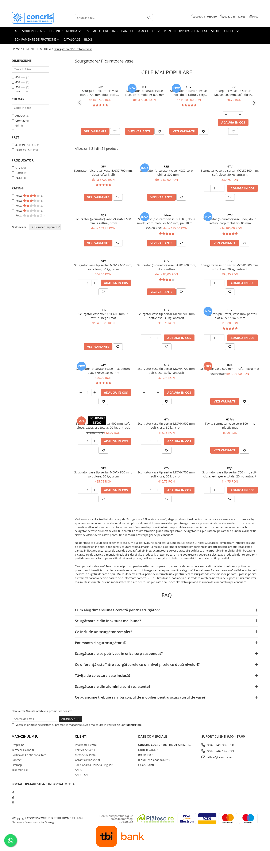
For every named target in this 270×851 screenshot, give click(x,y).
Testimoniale (20, 770)
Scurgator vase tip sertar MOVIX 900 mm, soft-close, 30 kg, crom (167, 425)
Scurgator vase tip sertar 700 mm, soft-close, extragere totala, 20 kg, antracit (229, 474)
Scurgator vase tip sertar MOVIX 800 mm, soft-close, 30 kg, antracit (230, 267)
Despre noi (18, 745)
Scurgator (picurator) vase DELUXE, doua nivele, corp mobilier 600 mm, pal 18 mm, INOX (166, 221)
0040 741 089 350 (220, 745)
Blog (88, 39)
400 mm (20, 77)
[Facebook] (13, 793)
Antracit (20, 115)
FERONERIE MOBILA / (38, 49)
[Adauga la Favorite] (115, 131)
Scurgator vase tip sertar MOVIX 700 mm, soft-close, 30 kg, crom (167, 474)
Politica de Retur (85, 750)
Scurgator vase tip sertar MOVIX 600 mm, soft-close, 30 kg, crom (103, 267)
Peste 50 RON (23, 150)
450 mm (20, 82)
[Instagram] (13, 803)
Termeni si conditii (23, 750)
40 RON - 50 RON (25, 145)
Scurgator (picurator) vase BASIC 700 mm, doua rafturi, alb (100, 93)
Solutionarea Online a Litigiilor (93, 765)
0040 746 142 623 (220, 751)
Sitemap (17, 765)
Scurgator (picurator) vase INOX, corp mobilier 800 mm (144, 93)
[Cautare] (149, 17)
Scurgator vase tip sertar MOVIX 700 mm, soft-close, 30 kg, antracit (167, 371)
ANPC (78, 770)
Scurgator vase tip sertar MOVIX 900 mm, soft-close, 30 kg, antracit (167, 316)
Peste (19, 195)
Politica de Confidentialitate (124, 725)
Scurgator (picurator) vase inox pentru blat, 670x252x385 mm (103, 371)
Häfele (19, 173)
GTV (17, 168)
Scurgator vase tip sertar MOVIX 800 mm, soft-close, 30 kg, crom (103, 474)
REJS (18, 177)
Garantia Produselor (87, 760)
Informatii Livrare (86, 745)
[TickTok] (13, 797)
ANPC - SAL (82, 775)
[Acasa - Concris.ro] (33, 18)
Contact (17, 760)
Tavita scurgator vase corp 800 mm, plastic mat (230, 425)
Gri (17, 125)
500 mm (20, 87)
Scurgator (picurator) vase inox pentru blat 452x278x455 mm (230, 316)
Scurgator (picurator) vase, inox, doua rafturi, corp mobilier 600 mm (189, 93)
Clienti (81, 736)
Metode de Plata (85, 755)
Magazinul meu (25, 736)
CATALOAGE (71, 39)
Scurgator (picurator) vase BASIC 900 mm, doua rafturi (166, 267)
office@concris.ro (219, 757)
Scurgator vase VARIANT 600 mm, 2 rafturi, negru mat (103, 316)
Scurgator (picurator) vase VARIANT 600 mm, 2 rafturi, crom (103, 221)
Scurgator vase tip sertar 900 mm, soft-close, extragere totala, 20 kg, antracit (103, 425)
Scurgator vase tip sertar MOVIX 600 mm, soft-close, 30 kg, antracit (233, 93)
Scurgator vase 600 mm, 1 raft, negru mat (229, 369)
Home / (17, 49)
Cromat (20, 120)
